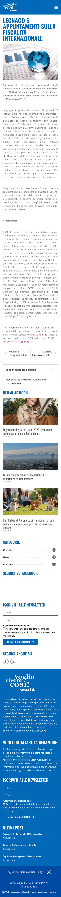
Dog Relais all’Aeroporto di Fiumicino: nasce (22, 856)
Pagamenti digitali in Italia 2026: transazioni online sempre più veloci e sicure (28, 431)
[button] (53, 369)
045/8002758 (35, 334)
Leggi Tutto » (7, 441)
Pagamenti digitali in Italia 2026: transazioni (22, 834)
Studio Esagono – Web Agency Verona (39, 892)
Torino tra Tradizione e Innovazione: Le (19, 845)
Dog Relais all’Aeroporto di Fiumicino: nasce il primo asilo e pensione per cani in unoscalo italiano (28, 524)
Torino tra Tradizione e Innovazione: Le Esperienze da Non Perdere (24, 477)
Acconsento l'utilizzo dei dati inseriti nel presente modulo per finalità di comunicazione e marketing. (29, 632)
